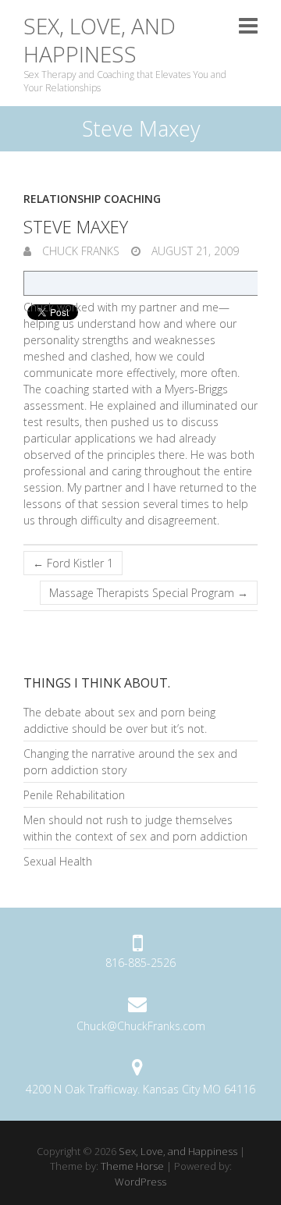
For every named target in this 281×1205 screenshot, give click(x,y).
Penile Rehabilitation (74, 794)
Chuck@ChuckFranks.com (140, 1025)
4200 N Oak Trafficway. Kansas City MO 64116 (140, 1089)
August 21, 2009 (193, 250)
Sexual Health (57, 861)
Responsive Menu (248, 25)
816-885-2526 (140, 962)
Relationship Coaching (92, 198)
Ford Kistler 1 (73, 563)
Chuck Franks (79, 250)
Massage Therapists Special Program (148, 592)
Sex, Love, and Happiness (99, 40)
